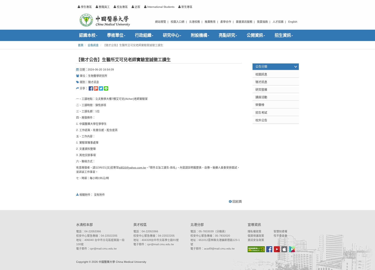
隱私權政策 (254, 231)
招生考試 (261, 112)
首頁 (80, 45)
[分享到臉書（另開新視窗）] (91, 88)
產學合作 (225, 21)
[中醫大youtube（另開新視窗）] (277, 249)
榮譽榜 (259, 104)
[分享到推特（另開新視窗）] (101, 88)
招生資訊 (283, 35)
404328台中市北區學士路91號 (160, 240)
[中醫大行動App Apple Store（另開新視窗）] (284, 249)
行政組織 (143, 35)
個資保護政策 (256, 235)
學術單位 (115, 35)
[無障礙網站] (256, 249)
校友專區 (122, 6)
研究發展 (261, 89)
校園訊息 (261, 74)
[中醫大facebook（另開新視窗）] (269, 249)
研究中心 (171, 35)
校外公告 (261, 120)
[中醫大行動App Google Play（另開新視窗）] (292, 249)
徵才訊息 (261, 82)
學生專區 (86, 6)
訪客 (137, 6)
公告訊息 (93, 45)
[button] (367, 262)
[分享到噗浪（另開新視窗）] (96, 88)
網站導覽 (160, 21)
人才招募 (278, 21)
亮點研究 (227, 35)
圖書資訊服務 (244, 21)
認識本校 (87, 35)
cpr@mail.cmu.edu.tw (103, 248)
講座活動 (261, 97)
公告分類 (261, 66)
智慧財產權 (280, 231)
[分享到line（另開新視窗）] (106, 88)
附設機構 (199, 35)
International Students (160, 6)
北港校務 (194, 21)
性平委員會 (280, 235)
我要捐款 (262, 21)
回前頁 (237, 201)
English (292, 21)
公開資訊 (255, 35)
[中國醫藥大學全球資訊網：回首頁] (104, 20)
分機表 (220, 231)
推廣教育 (210, 21)
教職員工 (104, 6)
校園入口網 (177, 21)
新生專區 (186, 6)
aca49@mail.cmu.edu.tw (219, 248)
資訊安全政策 (256, 240)
